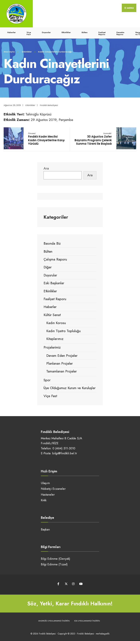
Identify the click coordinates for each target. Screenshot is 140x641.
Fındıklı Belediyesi (49, 105)
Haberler (11, 32)
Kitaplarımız (54, 338)
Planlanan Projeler (59, 363)
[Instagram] (73, 584)
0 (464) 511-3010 (63, 448)
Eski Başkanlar (54, 283)
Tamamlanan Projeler (61, 371)
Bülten (85, 32)
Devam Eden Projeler (61, 355)
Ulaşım (45, 483)
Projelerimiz (52, 347)
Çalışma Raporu (55, 259)
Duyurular (46, 32)
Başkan (45, 529)
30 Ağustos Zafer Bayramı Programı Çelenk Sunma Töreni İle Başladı (93, 139)
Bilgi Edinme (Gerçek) (55, 558)
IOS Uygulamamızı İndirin (87, 620)
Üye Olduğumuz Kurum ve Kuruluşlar (70, 387)
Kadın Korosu (56, 322)
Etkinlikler (66, 32)
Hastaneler (48, 494)
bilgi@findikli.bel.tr (64, 453)
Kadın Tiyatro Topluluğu (63, 330)
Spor (47, 380)
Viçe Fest (29, 33)
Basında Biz (52, 243)
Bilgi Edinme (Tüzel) (54, 564)
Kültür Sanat (52, 314)
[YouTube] (80, 584)
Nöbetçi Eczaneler (53, 488)
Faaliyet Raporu (102, 33)
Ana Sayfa (9, 51)
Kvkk (43, 500)
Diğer (48, 267)
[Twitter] (66, 584)
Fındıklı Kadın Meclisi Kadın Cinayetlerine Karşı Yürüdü (46, 139)
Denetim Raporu (120, 33)
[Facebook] (58, 584)
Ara (46, 168)
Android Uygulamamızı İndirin (54, 620)
